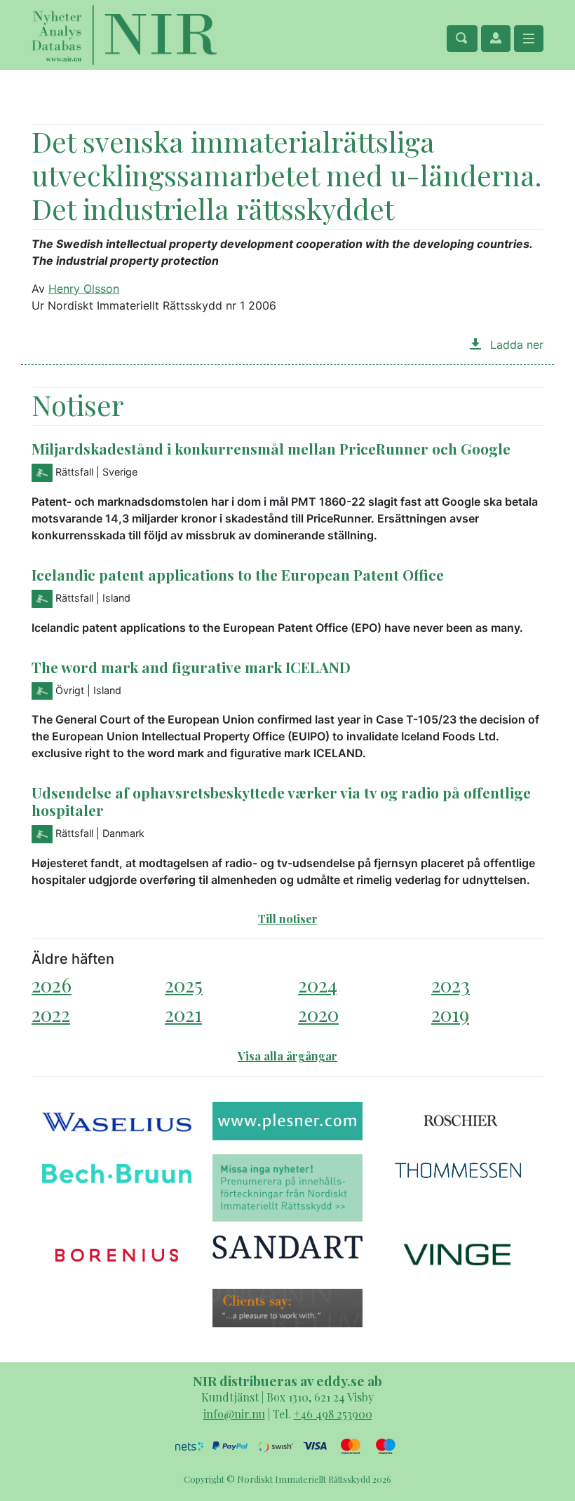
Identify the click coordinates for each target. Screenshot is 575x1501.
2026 (52, 984)
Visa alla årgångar (287, 1056)
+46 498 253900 (333, 1413)
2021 (183, 1014)
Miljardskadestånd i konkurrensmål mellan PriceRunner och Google (271, 448)
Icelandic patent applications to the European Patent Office (238, 574)
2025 (184, 984)
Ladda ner (515, 345)
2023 (450, 984)
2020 (318, 1014)
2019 (450, 1014)
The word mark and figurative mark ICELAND (191, 667)
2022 (51, 1014)
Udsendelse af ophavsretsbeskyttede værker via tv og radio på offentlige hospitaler (281, 800)
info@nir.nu (234, 1413)
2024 (317, 984)
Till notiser (288, 918)
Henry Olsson (83, 289)
